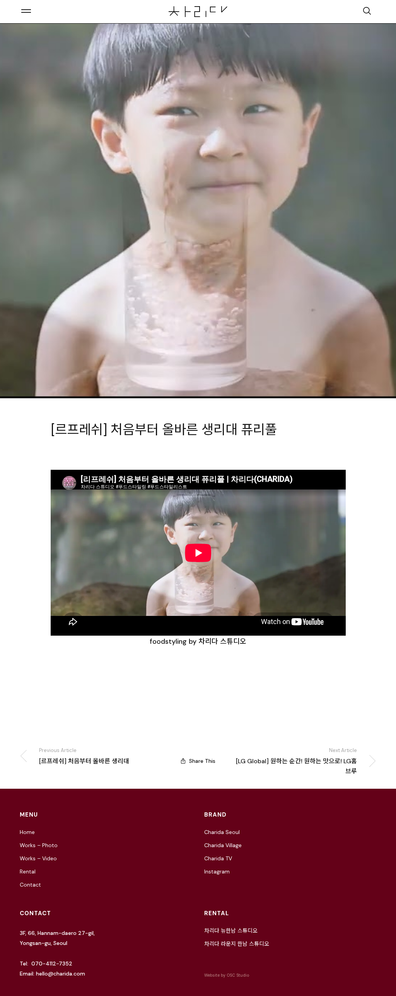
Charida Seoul (222, 832)
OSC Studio (238, 975)
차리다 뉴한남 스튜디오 (231, 930)
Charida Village (223, 845)
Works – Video (38, 858)
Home (27, 832)
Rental (28, 871)
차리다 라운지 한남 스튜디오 (236, 943)
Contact (30, 884)
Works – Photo (39, 845)
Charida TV (218, 858)
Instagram (217, 871)
